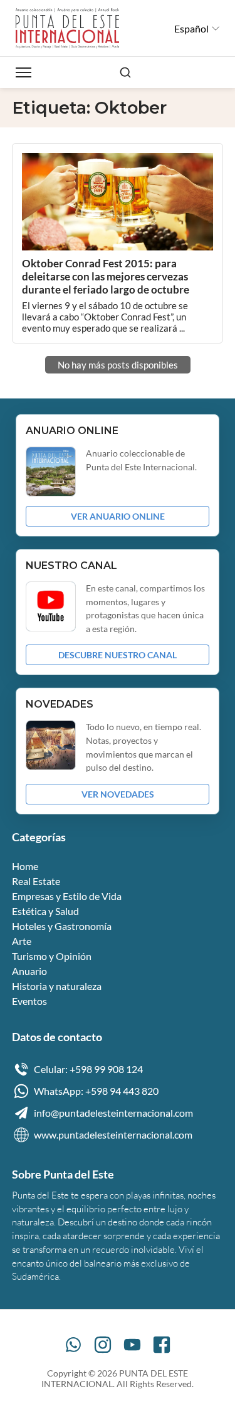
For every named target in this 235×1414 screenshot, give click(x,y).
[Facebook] (162, 1345)
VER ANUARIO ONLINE (118, 516)
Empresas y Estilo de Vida (67, 896)
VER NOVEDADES (117, 794)
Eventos (29, 1001)
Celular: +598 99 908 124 (88, 1069)
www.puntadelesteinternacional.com (113, 1134)
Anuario (29, 971)
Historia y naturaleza (57, 986)
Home (25, 866)
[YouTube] (132, 1345)
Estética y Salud (45, 911)
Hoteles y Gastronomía (62, 926)
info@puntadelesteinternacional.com (113, 1113)
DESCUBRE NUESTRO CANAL (117, 655)
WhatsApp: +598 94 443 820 (96, 1091)
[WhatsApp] (73, 1345)
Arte (21, 941)
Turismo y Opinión (51, 956)
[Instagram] (103, 1345)
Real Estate (36, 881)
